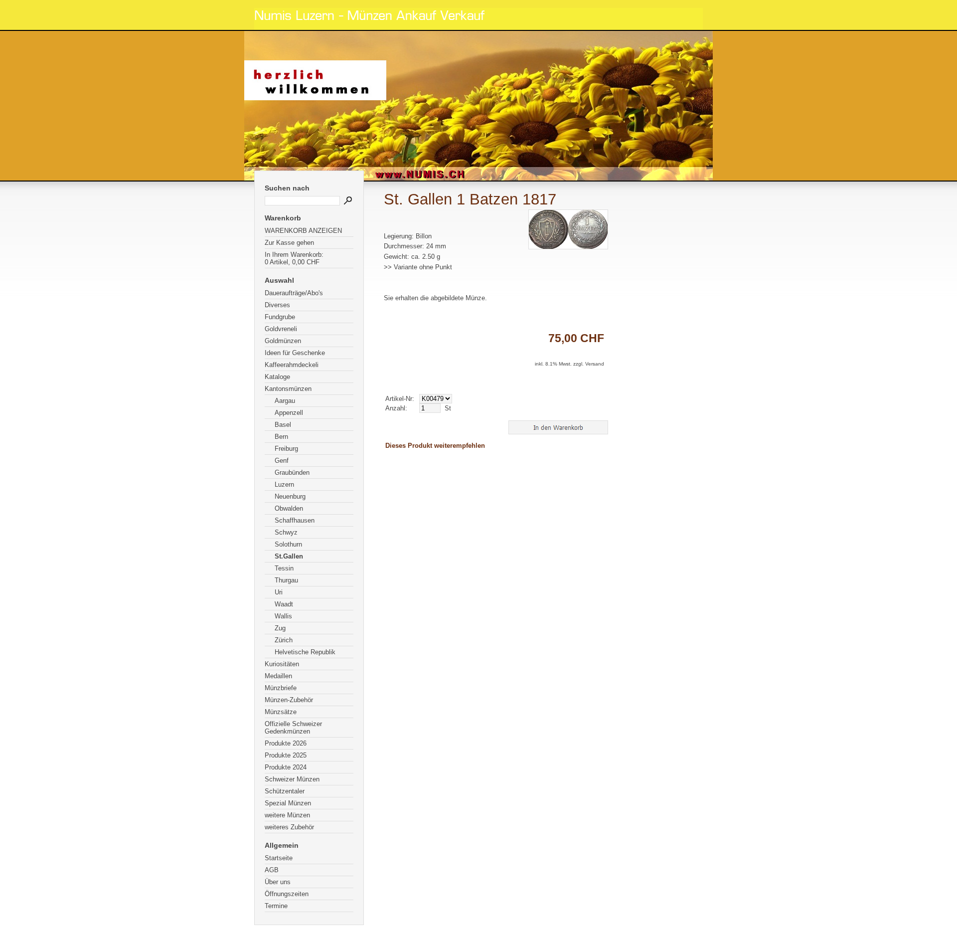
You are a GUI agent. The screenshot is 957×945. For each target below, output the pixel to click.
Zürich (284, 640)
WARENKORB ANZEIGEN (303, 230)
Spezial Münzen (288, 803)
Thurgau (286, 580)
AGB (272, 870)
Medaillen (278, 676)
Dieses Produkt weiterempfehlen (435, 445)
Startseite (279, 858)
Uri (279, 592)
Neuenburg (290, 496)
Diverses (277, 305)
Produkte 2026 (286, 743)
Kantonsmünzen (288, 388)
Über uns (278, 882)
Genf (282, 460)
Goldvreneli (281, 329)
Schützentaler (285, 791)
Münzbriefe (281, 688)
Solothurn (288, 544)
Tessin (284, 568)
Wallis (283, 616)
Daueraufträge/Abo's (294, 293)
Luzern (284, 484)
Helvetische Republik (305, 652)
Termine (276, 906)
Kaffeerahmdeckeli (292, 365)
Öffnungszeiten (287, 894)
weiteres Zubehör (289, 827)
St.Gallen (289, 556)
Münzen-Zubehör (289, 700)
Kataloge (277, 376)
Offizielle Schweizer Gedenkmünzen (293, 727)
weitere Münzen (287, 815)
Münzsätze (281, 712)
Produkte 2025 (286, 755)
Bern (281, 436)
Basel (283, 424)
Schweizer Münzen (292, 779)
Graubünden (292, 472)
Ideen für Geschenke (295, 353)
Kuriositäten (282, 664)
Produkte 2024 (286, 767)
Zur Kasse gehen (289, 242)
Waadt (284, 604)
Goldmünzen (283, 341)
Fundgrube (280, 317)
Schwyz (286, 532)
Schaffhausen (295, 520)
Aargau (285, 400)
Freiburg (286, 448)
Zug (280, 628)
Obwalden (289, 508)
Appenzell (289, 412)
